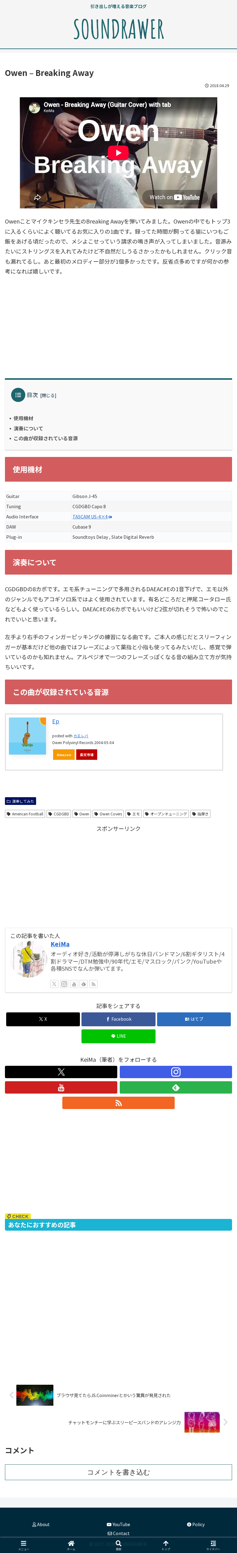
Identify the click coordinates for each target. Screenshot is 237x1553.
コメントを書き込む (118, 1472)
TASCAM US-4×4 (90, 516)
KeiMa (60, 943)
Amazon (64, 754)
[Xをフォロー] (54, 984)
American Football (27, 813)
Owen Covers (111, 813)
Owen (84, 813)
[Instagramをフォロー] (64, 984)
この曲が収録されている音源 (46, 438)
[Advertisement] (118, 327)
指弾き (203, 813)
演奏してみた (23, 801)
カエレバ (80, 735)
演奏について (28, 428)
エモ (136, 813)
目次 (32, 395)
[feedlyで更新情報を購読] (84, 984)
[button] (218, 1106)
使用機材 (23, 418)
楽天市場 (87, 754)
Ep (55, 721)
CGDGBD (61, 813)
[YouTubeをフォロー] (74, 984)
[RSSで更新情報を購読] (93, 984)
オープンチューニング (168, 813)
